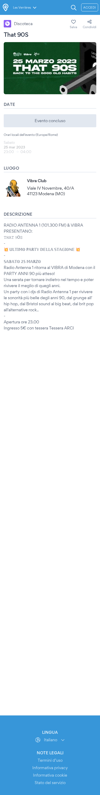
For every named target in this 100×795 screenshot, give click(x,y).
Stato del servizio (50, 782)
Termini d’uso (50, 760)
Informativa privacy (50, 767)
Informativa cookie (50, 775)
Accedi (89, 7)
